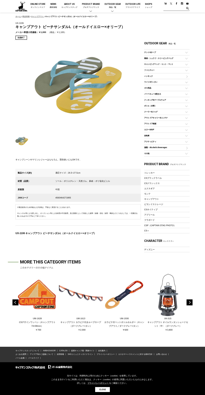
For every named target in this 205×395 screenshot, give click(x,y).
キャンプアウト (151, 199)
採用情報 (60, 354)
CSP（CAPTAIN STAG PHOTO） (160, 225)
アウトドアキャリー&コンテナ (156, 118)
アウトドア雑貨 (150, 123)
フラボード (149, 220)
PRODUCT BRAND (91, 6)
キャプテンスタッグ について (27, 351)
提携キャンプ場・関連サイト (83, 351)
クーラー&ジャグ (150, 112)
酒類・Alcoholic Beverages (155, 147)
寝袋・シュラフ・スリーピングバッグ (158, 58)
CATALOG (63, 351)
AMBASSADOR (49, 351)
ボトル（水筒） (150, 106)
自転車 (146, 135)
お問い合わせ (161, 354)
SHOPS (148, 6)
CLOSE (102, 389)
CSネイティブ (151, 209)
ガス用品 (147, 88)
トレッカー (149, 173)
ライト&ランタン (150, 82)
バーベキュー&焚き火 (152, 94)
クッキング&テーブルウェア (155, 100)
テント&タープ (150, 52)
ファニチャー (149, 70)
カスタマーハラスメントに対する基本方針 (135, 354)
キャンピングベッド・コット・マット (158, 64)
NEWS (53, 6)
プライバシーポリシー (106, 354)
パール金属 (19, 358)
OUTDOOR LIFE (132, 6)
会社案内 (101, 351)
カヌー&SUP (149, 129)
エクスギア (149, 188)
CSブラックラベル (153, 178)
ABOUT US (69, 6)
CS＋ (146, 230)
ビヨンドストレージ (153, 204)
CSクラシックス (152, 183)
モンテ (147, 194)
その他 (146, 153)
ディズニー (149, 249)
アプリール (149, 215)
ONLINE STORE (37, 6)
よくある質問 (20, 354)
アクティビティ (150, 141)
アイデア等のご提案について (41, 354)
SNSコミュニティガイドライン (80, 354)
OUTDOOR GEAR (112, 6)
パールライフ (33, 358)
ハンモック (148, 76)
